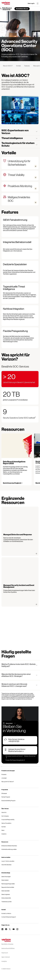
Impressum (4, 952)
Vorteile (18, 66)
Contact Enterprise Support (8, 917)
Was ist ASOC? (8, 66)
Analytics (4, 961)
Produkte (3, 774)
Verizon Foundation (6, 823)
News (2, 830)
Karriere (3, 826)
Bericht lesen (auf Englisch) (12, 483)
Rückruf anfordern (15, 751)
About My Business (6, 864)
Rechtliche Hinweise (7, 944)
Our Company (5, 816)
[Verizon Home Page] (6, 940)
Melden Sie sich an (29, 756)
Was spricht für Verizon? (7, 781)
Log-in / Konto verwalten (7, 861)
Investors (3, 834)
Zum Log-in (31, 3)
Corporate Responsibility (7, 819)
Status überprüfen (6, 898)
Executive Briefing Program (8, 800)
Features (27, 66)
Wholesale (4, 793)
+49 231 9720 (13, 741)
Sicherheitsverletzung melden (9, 849)
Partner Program (5, 797)
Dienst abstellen (5, 891)
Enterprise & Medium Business (9, 845)
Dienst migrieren (5, 894)
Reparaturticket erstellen (7, 887)
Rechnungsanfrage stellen (8, 883)
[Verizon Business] (5, 3)
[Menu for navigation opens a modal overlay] (38, 3)
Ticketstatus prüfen (6, 901)
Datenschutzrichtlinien (8, 948)
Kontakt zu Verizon (6, 913)
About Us (3, 812)
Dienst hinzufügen (6, 876)
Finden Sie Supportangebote (14, 760)
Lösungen (4, 778)
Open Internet (5, 957)
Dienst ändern (5, 880)
